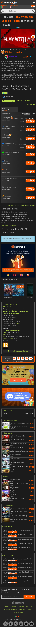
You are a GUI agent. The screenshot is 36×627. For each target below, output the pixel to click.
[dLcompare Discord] (31, 623)
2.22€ (29, 121)
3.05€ (29, 147)
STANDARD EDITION (23, 101)
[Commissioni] (27, 114)
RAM (4, 334)
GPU (4, 337)
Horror (10, 313)
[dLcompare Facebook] (10, 623)
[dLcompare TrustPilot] (20, 623)
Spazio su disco (8, 339)
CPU (4, 332)
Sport (19, 311)
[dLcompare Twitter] (5, 623)
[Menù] (34, 2)
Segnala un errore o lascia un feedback (20, 205)
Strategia (25, 311)
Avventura (19, 309)
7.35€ (29, 180)
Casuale (5, 311)
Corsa (25, 309)
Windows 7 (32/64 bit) (13, 330)
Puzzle (5, 313)
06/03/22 (18, 324)
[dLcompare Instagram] (15, 623)
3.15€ (29, 154)
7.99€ (29, 197)
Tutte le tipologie (8, 101)
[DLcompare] (18, 602)
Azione (12, 309)
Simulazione (13, 311)
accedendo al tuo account (17, 240)
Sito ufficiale (7, 307)
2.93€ (29, 138)
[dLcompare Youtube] (25, 623)
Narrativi (16, 313)
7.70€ (29, 189)
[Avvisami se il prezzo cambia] (33, 37)
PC (5, 93)
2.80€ (29, 129)
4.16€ (29, 171)
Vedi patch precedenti (8, 225)
